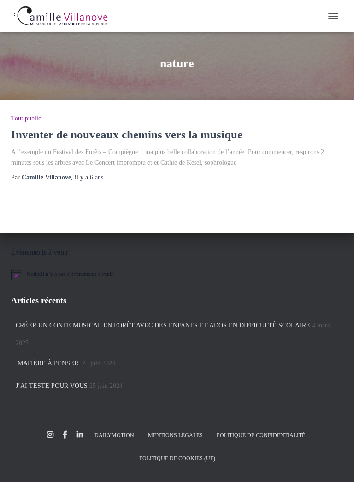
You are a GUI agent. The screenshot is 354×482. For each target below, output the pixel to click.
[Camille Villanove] (64, 16)
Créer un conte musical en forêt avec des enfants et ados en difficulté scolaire (163, 325)
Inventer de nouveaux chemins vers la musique (126, 134)
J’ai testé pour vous (52, 385)
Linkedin (80, 435)
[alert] (177, 274)
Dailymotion (114, 435)
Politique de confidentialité (261, 435)
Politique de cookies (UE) (177, 458)
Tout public (26, 118)
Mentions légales (175, 435)
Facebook (65, 435)
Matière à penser (48, 363)
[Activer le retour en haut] (335, 463)
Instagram (50, 435)
